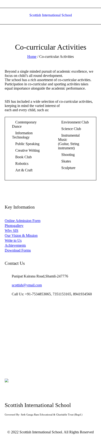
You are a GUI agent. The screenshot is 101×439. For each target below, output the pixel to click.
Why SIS (11, 231)
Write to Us (13, 240)
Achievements (15, 245)
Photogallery (14, 226)
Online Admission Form (22, 221)
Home (31, 57)
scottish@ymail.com (27, 285)
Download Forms (18, 250)
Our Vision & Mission (21, 235)
